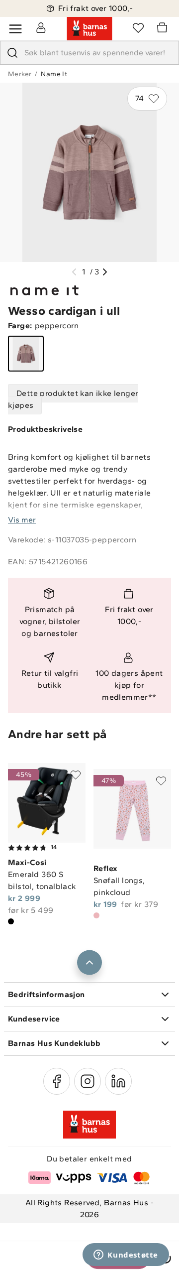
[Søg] (12, 53)
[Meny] (15, 28)
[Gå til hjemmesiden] (89, 29)
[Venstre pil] (74, 272)
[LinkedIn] (118, 1081)
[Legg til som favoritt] (76, 775)
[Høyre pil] (105, 272)
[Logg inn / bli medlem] (41, 27)
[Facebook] (56, 1081)
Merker (19, 74)
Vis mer (22, 519)
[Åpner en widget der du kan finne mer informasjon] (126, 1255)
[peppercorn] (26, 354)
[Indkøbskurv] (163, 28)
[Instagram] (87, 1081)
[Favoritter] (138, 27)
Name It (54, 74)
